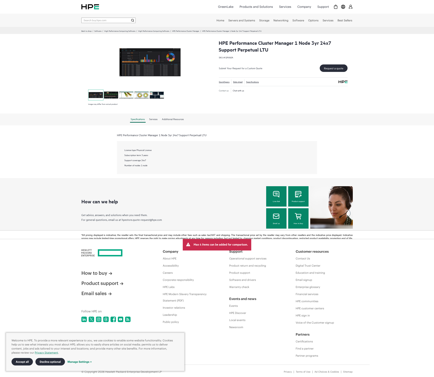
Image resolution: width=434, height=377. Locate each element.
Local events (237, 320)
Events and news (242, 299)
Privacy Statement (46, 352)
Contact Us (303, 258)
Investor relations (174, 307)
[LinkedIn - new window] (84, 319)
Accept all (22, 361)
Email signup (304, 280)
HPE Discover (237, 313)
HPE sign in (303, 315)
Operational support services (248, 258)
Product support (298, 201)
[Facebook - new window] (113, 319)
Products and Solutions (256, 7)
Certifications (304, 341)
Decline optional (50, 361)
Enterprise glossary (308, 287)
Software (97, 31)
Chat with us (238, 90)
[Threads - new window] (106, 319)
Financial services (307, 294)
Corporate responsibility (178, 280)
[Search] (133, 20)
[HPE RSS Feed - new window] (128, 319)
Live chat (276, 201)
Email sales (94, 293)
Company (304, 7)
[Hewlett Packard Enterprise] (90, 6)
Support (323, 7)
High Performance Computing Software (119, 31)
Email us (276, 223)
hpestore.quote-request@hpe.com (142, 219)
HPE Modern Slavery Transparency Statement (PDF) (184, 297)
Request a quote (333, 68)
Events (233, 305)
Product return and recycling (247, 265)
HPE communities (307, 301)
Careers (168, 272)
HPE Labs (169, 287)
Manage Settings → (79, 361)
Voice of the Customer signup (315, 322)
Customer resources (312, 251)
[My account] (351, 6)
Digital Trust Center (308, 265)
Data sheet (238, 81)
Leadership (170, 314)
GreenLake (225, 7)
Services (285, 7)
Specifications (252, 81)
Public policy (171, 322)
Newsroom (236, 327)
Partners (303, 334)
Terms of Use (303, 371)
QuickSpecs (224, 81)
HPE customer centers (310, 308)
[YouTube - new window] (120, 319)
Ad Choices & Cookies (326, 371)
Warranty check (239, 287)
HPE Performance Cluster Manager (185, 31)
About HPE (169, 258)
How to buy (298, 223)
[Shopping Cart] (336, 6)
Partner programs (307, 355)
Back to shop (86, 31)
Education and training (310, 272)
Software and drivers (242, 280)
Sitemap (348, 371)
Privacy (288, 371)
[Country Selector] (343, 6)
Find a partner (305, 348)
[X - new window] (91, 319)
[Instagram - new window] (98, 319)
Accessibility (171, 265)
